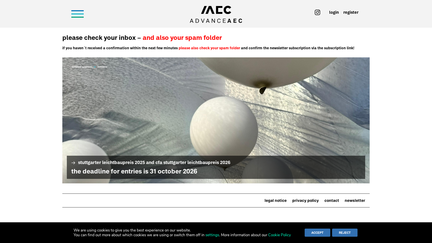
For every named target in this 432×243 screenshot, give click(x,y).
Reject (345, 232)
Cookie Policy (279, 235)
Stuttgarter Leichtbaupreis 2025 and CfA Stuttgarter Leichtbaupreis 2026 (216, 120)
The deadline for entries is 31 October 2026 (134, 171)
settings (212, 235)
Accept (317, 232)
